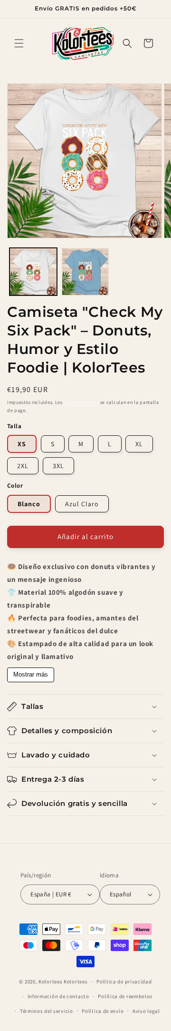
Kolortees (50, 981)
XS (22, 444)
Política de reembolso (125, 996)
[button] (19, 43)
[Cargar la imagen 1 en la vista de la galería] (33, 271)
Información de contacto (58, 996)
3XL (58, 465)
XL (139, 444)
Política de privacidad (124, 981)
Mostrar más (30, 674)
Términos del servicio (46, 1011)
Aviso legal (146, 1011)
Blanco (29, 504)
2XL (22, 465)
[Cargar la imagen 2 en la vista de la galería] (85, 271)
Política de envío (103, 1011)
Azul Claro (82, 504)
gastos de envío (81, 402)
